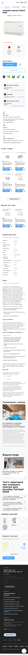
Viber (26, 646)
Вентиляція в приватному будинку (12, 597)
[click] (20, 64)
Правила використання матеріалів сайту (14, 578)
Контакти (6, 582)
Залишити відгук (8, 557)
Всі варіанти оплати (8, 133)
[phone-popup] (17, 2)
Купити (6, 169)
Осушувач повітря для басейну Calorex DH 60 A (20, 164)
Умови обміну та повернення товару (12, 142)
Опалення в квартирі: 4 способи (11, 604)
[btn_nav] (26, 2)
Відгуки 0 (9, 15)
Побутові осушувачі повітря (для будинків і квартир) (5, 527)
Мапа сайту (6, 580)
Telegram (22, 646)
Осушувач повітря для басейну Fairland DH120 (20, 185)
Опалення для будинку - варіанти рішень (14, 606)
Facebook (5, 646)
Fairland (15, 240)
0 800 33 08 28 (9, 620)
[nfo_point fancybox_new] (3, 265)
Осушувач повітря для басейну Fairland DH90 (7, 220)
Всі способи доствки (8, 122)
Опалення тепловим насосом (11, 608)
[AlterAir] (3, 2)
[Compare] (11, 169)
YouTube (10, 646)
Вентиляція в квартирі (9, 599)
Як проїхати (6, 574)
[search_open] (19, 2)
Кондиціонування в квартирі (11, 614)
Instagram (16, 646)
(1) (12, 152)
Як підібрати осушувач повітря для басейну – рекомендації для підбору (14, 425)
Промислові (14, 525)
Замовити (10, 64)
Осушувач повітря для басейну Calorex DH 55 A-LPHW (7, 185)
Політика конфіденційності (10, 576)
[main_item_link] (14, 466)
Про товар (6, 7)
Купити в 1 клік (14, 70)
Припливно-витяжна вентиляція (12, 601)
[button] (25, 478)
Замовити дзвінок (10, 634)
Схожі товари (16, 7)
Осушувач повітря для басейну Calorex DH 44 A (7, 164)
